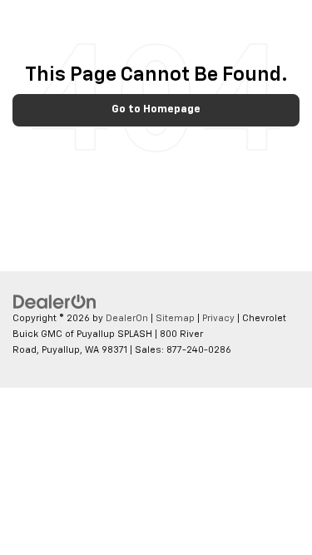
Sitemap (175, 318)
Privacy (218, 318)
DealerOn (127, 318)
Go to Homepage (156, 109)
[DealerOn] (54, 302)
